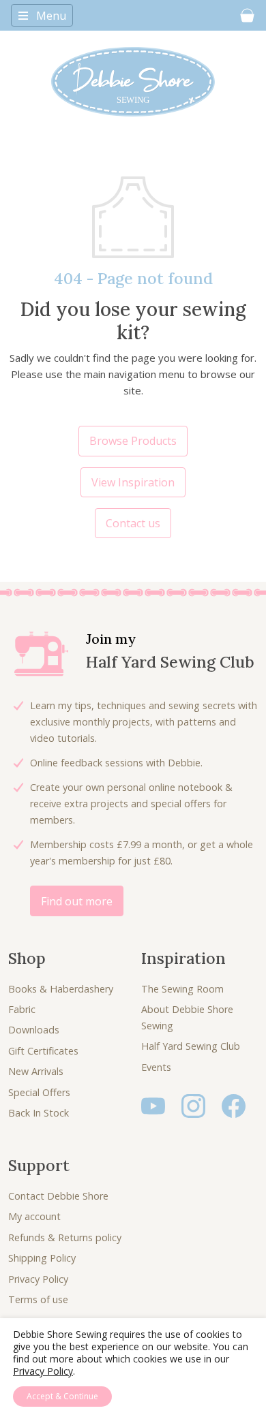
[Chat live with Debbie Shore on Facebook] (234, 1104)
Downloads (33, 1029)
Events (156, 1067)
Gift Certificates (43, 1050)
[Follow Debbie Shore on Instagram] (193, 1104)
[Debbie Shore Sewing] (133, 81)
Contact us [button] (133, 523)
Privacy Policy (38, 1279)
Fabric (21, 1009)
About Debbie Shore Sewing (187, 1017)
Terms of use (38, 1299)
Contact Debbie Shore (58, 1195)
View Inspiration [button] (133, 482)
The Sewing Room (182, 988)
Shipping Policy (42, 1257)
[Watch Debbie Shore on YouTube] (153, 1104)
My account (34, 1216)
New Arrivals (35, 1071)
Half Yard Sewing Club (190, 1046)
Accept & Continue (62, 1396)
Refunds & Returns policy (64, 1237)
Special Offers (39, 1092)
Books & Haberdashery (60, 988)
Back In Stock (38, 1112)
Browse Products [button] (133, 440)
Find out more (77, 901)
